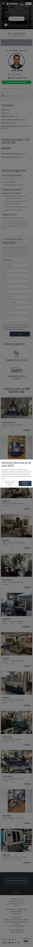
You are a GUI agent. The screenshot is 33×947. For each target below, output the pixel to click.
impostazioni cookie (10, 483)
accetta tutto (25, 483)
